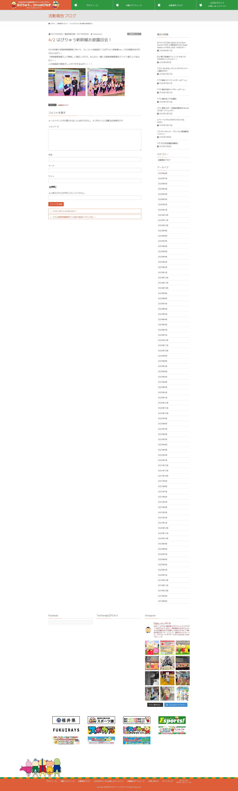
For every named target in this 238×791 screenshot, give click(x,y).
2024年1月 (162, 335)
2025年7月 (162, 241)
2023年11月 (163, 345)
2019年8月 (162, 601)
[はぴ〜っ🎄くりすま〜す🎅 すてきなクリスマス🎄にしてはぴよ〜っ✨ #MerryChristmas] (167, 663)
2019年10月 (163, 590)
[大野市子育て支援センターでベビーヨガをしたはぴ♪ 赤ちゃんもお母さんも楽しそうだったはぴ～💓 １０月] (183, 678)
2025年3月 (162, 262)
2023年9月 (162, 356)
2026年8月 (162, 173)
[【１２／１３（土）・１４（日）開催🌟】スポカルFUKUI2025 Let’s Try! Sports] (183, 663)
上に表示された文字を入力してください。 (67, 193)
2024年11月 (163, 283)
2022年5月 (162, 439)
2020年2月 (162, 570)
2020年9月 (162, 544)
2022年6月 (162, 434)
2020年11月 (163, 533)
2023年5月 (162, 377)
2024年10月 (163, 288)
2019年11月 (163, 585)
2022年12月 (163, 403)
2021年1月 (162, 523)
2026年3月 (162, 199)
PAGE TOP (230, 765)
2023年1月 (162, 397)
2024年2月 (162, 330)
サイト (51, 176)
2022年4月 (162, 444)
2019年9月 (162, 596)
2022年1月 (162, 460)
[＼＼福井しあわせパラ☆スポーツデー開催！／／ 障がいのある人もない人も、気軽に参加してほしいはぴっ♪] (183, 694)
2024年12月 (163, 277)
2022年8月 (162, 423)
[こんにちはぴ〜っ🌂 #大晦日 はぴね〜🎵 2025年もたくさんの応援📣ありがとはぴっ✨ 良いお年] (152, 663)
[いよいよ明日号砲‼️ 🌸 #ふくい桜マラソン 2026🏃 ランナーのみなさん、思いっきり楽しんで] (152, 648)
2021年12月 (163, 465)
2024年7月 (162, 303)
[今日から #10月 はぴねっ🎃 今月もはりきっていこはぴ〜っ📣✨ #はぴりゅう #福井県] (167, 694)
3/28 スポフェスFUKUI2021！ (65, 211)
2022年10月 (163, 413)
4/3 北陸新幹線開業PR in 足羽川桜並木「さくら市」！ (74, 217)
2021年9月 (162, 481)
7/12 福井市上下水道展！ (167, 99)
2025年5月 (162, 251)
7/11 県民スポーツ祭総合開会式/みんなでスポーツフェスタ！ (173, 109)
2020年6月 (162, 559)
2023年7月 (162, 366)
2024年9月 (162, 293)
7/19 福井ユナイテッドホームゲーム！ (172, 80)
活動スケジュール (67, 781)
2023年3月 (162, 387)
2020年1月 (162, 575)
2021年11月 (163, 470)
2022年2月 (162, 455)
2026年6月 (162, 183)
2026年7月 (162, 178)
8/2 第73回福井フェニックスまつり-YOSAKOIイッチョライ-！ (171, 58)
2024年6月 (162, 309)
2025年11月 (163, 220)
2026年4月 (162, 194)
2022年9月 (162, 418)
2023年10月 (163, 350)
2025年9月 (162, 230)
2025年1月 (162, 272)
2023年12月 (163, 340)
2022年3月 (162, 450)
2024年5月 (162, 314)
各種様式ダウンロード (136, 781)
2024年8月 (162, 298)
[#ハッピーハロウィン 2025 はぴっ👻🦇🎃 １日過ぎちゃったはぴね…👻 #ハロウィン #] (152, 678)
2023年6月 (162, 371)
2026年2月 (162, 204)
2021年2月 (162, 517)
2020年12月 (163, 528)
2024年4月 (162, 319)
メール (51, 165)
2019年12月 (163, 580)
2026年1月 (162, 210)
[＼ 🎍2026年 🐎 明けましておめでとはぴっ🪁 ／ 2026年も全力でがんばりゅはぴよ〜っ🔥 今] (183, 648)
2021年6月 (162, 497)
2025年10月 (163, 225)
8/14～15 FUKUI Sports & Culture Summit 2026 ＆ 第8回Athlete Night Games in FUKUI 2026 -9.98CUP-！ (172, 45)
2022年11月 (163, 408)
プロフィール (51, 781)
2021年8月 (162, 486)
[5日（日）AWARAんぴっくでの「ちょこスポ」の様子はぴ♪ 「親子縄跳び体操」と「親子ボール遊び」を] (167, 678)
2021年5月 (162, 502)
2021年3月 (162, 512)
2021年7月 (162, 491)
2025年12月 (163, 215)
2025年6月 (162, 246)
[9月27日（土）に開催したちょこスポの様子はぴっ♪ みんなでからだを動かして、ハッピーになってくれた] (152, 694)
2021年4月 (162, 507)
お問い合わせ (153, 781)
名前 (50, 154)
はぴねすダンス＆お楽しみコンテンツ (108, 781)
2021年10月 (163, 476)
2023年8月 (162, 361)
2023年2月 (162, 392)
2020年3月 (162, 564)
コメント (53, 126)
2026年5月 (162, 189)
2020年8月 (162, 549)
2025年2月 (162, 267)
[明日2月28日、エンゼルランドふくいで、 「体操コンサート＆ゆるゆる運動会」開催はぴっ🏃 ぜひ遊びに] (167, 648)
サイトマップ (167, 781)
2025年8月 (162, 236)
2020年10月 (163, 538)
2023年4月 (162, 382)
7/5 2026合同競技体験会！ (168, 143)
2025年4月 (162, 256)
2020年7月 (162, 554)
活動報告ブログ (134, 34)
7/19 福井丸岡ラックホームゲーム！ (171, 89)
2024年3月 (162, 324)
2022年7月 (162, 429)
